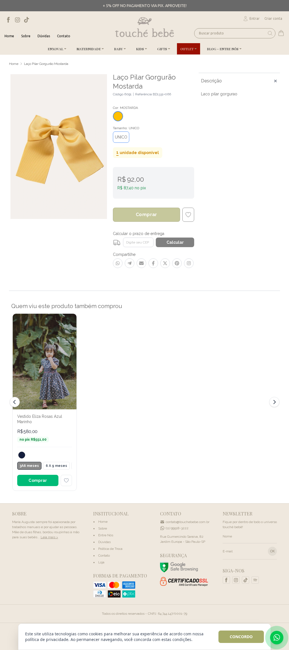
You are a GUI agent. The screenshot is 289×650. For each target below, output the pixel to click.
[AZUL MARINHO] (21, 455)
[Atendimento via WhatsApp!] (276, 637)
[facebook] (8, 20)
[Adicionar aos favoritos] (66, 480)
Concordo (241, 636)
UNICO (121, 137)
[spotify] (255, 580)
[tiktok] (26, 20)
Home (13, 64)
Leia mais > (49, 537)
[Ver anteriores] (15, 402)
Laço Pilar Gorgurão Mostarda (46, 64)
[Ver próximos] (273, 402)
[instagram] (17, 20)
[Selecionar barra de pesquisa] (270, 33)
